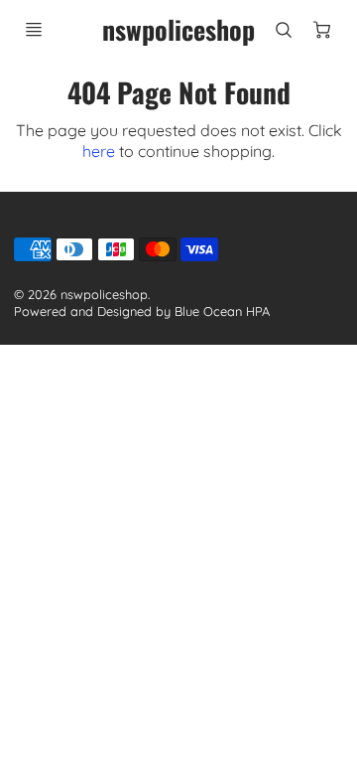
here (98, 151)
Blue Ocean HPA (222, 311)
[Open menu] (34, 30)
